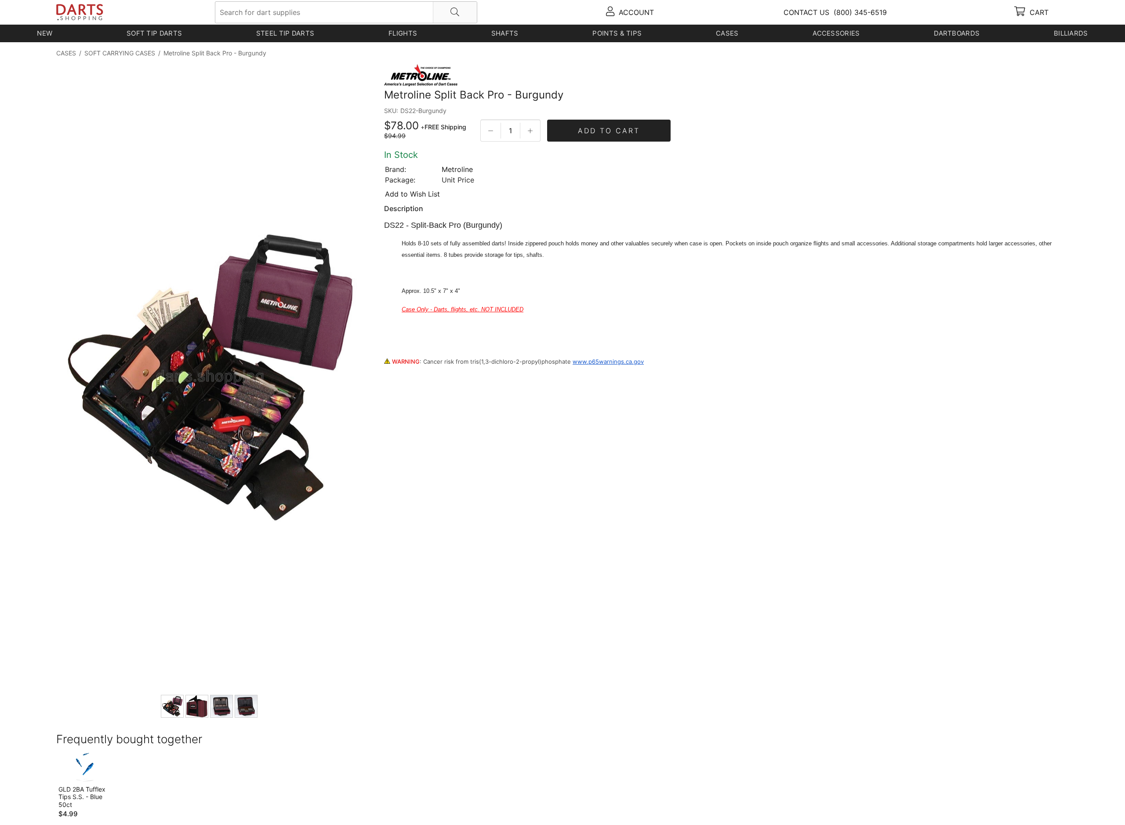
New (44, 33)
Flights (402, 33)
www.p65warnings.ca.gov (608, 361)
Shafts (505, 33)
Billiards (1071, 33)
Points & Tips (617, 33)
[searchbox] (346, 12)
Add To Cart (609, 130)
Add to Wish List (412, 194)
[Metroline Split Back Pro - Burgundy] (210, 377)
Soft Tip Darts (154, 33)
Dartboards (957, 33)
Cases (727, 33)
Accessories (836, 33)
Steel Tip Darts (285, 33)
